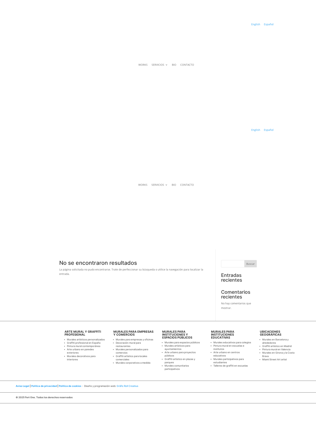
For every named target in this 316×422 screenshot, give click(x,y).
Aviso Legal (22, 385)
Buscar (250, 264)
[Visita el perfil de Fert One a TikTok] (274, 41)
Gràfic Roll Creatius (127, 385)
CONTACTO (187, 64)
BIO (174, 64)
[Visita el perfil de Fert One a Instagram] (268, 41)
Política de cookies (70, 385)
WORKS (143, 64)
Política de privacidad (44, 385)
